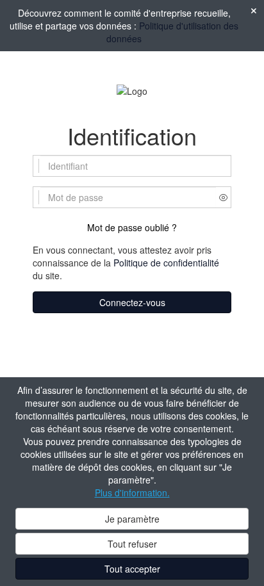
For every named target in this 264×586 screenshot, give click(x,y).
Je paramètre (132, 518)
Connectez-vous (132, 302)
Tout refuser (132, 543)
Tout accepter (132, 568)
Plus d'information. (132, 492)
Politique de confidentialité (166, 262)
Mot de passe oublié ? (132, 227)
